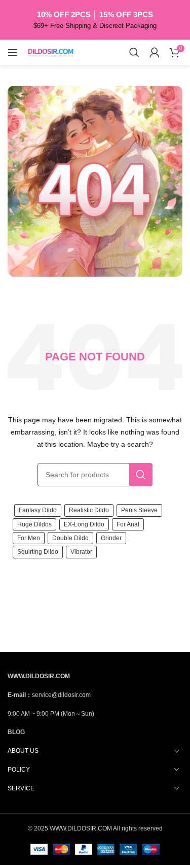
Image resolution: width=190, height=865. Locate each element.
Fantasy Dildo (38, 510)
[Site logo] (50, 51)
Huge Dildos (34, 524)
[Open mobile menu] (13, 52)
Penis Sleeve (139, 510)
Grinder (111, 538)
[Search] (134, 52)
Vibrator (81, 551)
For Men (28, 538)
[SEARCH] (141, 474)
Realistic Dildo (89, 510)
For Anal (128, 524)
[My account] (154, 52)
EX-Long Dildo (84, 524)
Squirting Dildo (37, 551)
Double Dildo (70, 538)
